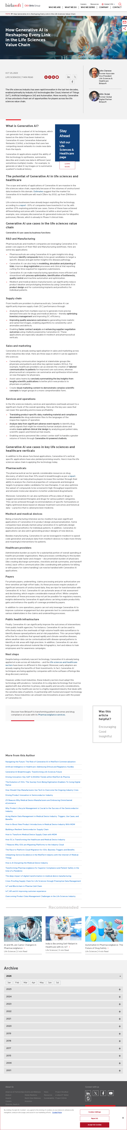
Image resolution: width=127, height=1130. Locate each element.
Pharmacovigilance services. (51, 715)
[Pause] (50, 77)
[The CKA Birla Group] (32, 5)
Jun (50, 983)
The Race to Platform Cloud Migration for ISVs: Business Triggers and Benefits (40, 850)
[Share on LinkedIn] (68, 78)
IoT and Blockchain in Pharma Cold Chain (23, 886)
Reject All (94, 1118)
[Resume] (53, 77)
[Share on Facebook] (72, 82)
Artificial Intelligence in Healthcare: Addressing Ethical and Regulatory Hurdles (39, 767)
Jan (9, 983)
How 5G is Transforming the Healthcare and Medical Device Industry (35, 840)
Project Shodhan (61, 1092)
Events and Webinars (33, 1092)
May (42, 983)
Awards (8, 1098)
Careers (83, 4)
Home (7, 14)
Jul (57, 983)
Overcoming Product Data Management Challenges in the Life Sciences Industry (40, 896)
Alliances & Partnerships (14, 1092)
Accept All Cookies (94, 1125)
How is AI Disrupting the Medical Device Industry (26, 863)
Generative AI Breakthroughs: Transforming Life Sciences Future (33, 772)
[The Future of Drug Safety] (108, 948)
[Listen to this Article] (46, 77)
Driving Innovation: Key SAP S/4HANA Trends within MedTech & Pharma (37, 777)
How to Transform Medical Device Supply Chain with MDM (31, 835)
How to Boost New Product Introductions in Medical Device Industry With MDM (40, 825)
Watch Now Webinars (33, 1098)
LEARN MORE (67, 165)
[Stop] (57, 77)
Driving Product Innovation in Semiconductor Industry (29, 795)
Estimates (38, 192)
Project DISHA (61, 1098)
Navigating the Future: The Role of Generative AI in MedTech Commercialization (40, 762)
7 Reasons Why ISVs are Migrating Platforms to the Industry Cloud (34, 845)
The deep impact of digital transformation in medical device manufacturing (38, 876)
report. (72, 476)
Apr (33, 983)
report (23, 205)
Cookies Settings (94, 1112)
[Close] (123, 1118)
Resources (94, 4)
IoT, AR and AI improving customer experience (25, 891)
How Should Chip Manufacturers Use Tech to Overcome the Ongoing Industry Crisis (41, 790)
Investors (28, 1101)
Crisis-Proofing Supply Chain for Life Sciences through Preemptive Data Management (43, 881)
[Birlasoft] (15, 6)
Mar (25, 983)
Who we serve (88, 7)
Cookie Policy (57, 1112)
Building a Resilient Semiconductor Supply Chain (26, 830)
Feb (17, 983)
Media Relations (31, 1095)
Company (103, 7)
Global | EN (108, 4)
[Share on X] (75, 78)
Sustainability (49, 1098)
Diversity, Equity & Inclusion (12, 1106)
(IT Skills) (64, 1095)
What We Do (71, 7)
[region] (63, 1118)
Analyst (8, 1095)
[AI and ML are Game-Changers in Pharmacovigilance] (24, 948)
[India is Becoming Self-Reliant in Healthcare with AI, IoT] (69, 947)
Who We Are (55, 7)
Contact (117, 7)
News (46, 1092)
